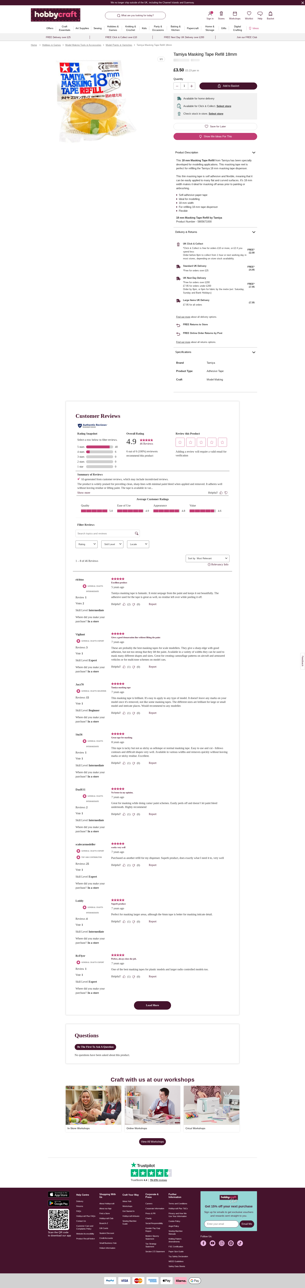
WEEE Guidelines (176, 1261)
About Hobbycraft (106, 1203)
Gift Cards (103, 1228)
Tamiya (211, 362)
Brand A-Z (103, 1223)
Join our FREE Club (247, 37)
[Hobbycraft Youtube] (212, 1243)
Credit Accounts (106, 1238)
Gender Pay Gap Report (152, 1229)
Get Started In (128, 1211)
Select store (224, 106)
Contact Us (81, 1221)
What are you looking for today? (137, 15)
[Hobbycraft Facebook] (203, 1243)
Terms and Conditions (178, 1203)
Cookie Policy (174, 1221)
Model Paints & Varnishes (119, 45)
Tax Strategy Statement (150, 1245)
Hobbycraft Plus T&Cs (178, 1208)
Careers (148, 1203)
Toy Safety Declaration (178, 1256)
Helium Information (107, 1248)
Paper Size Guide (176, 1251)
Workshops (127, 1206)
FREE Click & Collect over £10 (121, 37)
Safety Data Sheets (177, 1266)
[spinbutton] (184, 86)
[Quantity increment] (191, 86)
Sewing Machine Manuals (176, 1232)
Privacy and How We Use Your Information (178, 1214)
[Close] (302, 2)
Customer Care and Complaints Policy (84, 1227)
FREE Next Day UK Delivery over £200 (184, 37)
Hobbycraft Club (106, 1218)
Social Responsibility (154, 1223)
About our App (105, 1208)
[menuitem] (50, 28)
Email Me (247, 1223)
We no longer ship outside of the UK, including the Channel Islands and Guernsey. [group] (152, 2)
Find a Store (104, 1213)
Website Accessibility (85, 1234)
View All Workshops (152, 1141)
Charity (148, 1218)
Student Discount (106, 1233)
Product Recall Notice (85, 1239)
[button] (97, 101)
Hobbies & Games (51, 45)
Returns (79, 1206)
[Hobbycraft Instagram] (222, 1243)
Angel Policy (174, 1226)
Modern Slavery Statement (152, 1237)
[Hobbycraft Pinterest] (231, 1243)
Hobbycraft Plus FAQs (85, 1216)
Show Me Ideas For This (218, 136)
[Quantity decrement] (177, 86)
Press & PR (150, 1213)
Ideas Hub (126, 1201)
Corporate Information (154, 1208)
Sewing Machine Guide (129, 1222)
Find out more (183, 317)
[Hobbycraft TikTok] (240, 1243)
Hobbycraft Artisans (130, 1216)
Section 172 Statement (155, 1251)
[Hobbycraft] (55, 16)
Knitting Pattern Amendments (175, 1240)
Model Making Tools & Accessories (83, 45)
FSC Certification (176, 1247)
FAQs (78, 1211)
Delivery (79, 1201)
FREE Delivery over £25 (58, 37)
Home (34, 45)
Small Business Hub (107, 1243)
